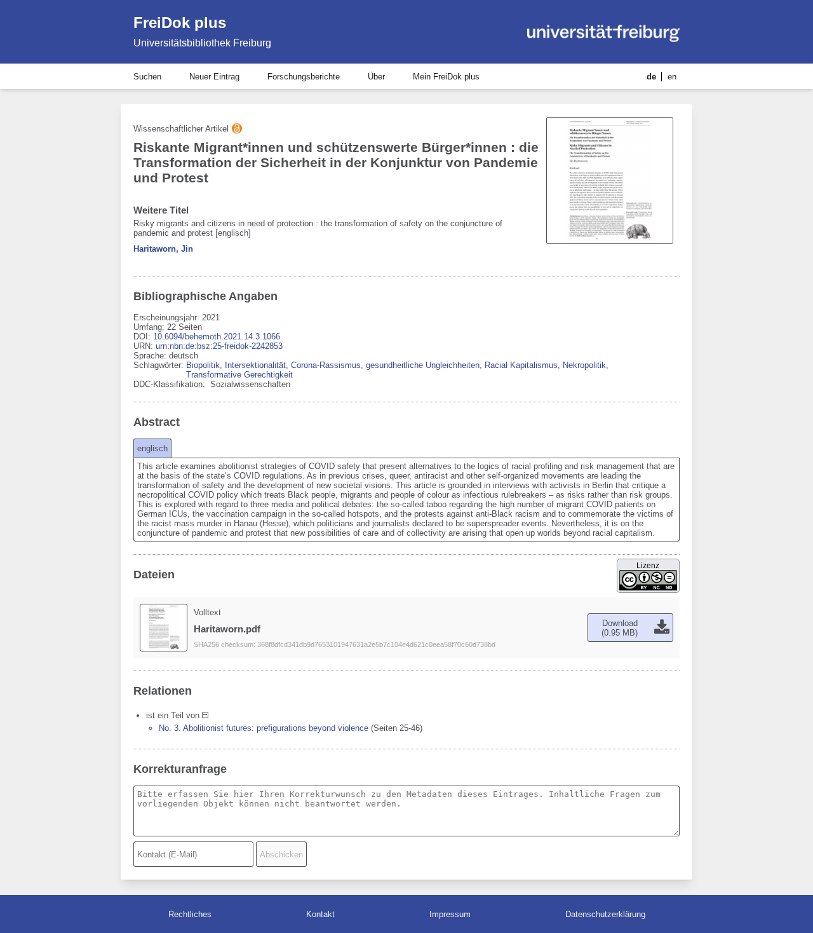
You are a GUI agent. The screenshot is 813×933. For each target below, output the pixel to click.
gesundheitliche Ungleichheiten (423, 365)
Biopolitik (203, 365)
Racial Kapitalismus (521, 365)
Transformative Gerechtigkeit (239, 374)
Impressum (450, 914)
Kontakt (320, 914)
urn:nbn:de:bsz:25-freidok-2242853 (219, 346)
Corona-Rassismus (326, 365)
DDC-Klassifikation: (170, 384)
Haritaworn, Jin (163, 249)
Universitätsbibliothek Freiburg (202, 42)
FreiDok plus (179, 22)
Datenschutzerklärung (605, 914)
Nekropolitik (584, 365)
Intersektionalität (255, 365)
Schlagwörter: (159, 365)
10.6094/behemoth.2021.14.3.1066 (216, 336)
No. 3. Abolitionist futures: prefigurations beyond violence (263, 728)
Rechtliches (190, 914)
